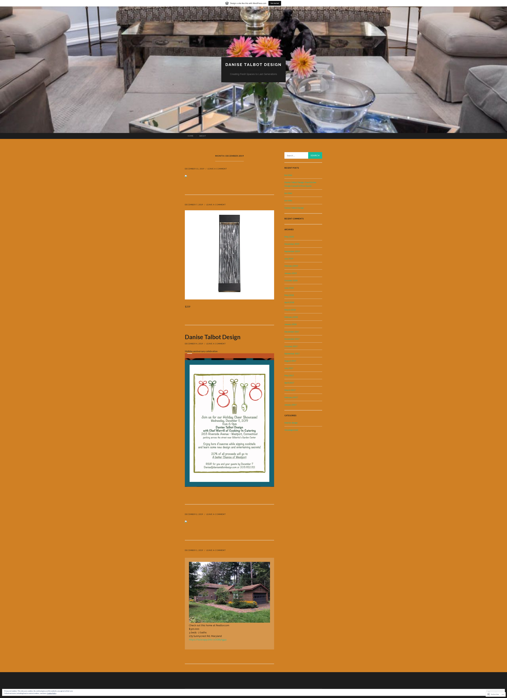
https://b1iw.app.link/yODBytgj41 (208, 639)
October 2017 (290, 346)
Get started (275, 3)
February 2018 (291, 317)
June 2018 (289, 288)
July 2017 (288, 368)
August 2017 (290, 360)
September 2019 (292, 251)
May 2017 (289, 375)
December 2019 (291, 244)
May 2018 (289, 295)
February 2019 (291, 266)
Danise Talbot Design (253, 64)
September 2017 (292, 353)
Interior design (291, 422)
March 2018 (290, 309)
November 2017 (291, 339)
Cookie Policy (51, 693)
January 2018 (290, 324)
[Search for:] (303, 155)
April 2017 (289, 382)
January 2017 (290, 404)
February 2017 (291, 397)
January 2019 (290, 273)
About (202, 136)
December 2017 (291, 331)
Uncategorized (291, 430)
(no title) (288, 175)
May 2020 (289, 236)
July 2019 (288, 258)
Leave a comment (217, 169)
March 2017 (290, 390)
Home (190, 136)
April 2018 (289, 302)
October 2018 (290, 280)
